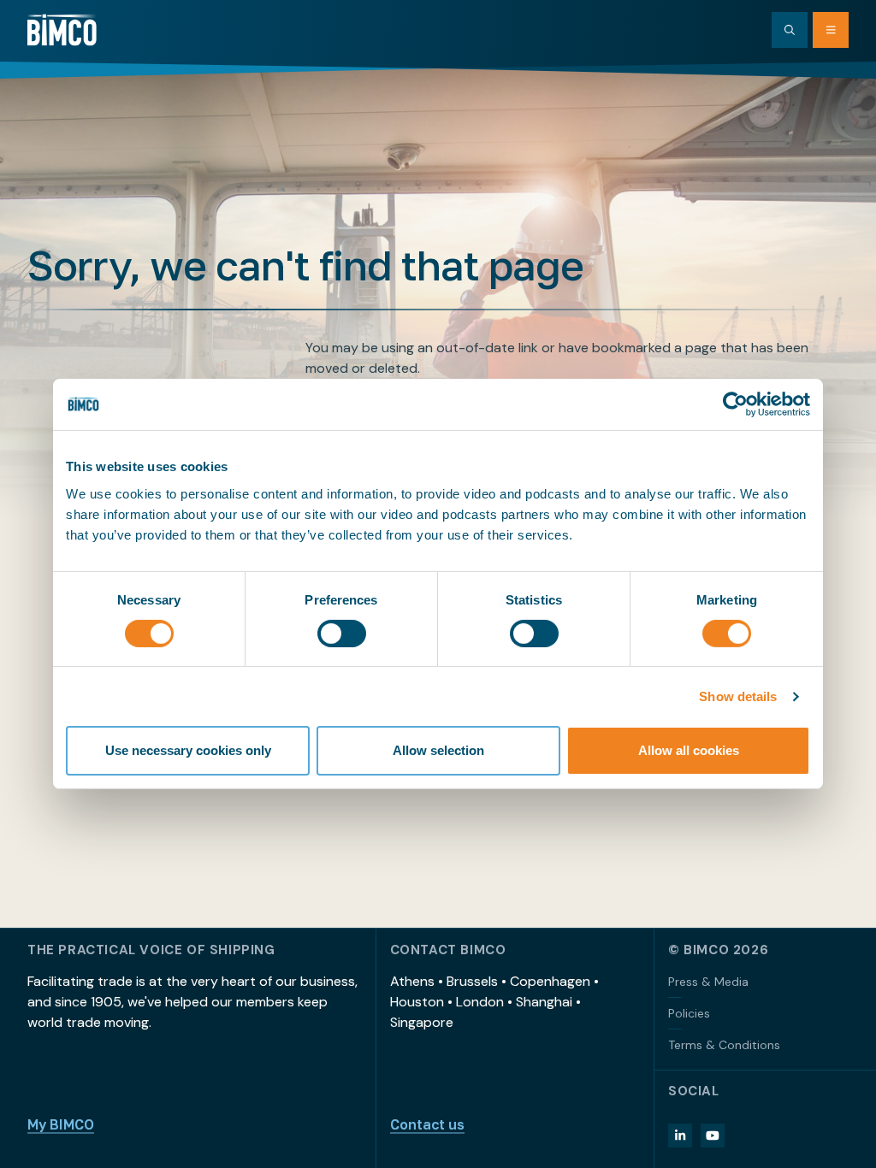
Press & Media (708, 981)
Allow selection (438, 750)
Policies (689, 1013)
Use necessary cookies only (188, 750)
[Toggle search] (790, 30)
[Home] (62, 30)
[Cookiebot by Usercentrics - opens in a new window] (735, 404)
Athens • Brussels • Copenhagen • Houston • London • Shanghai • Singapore (494, 1001)
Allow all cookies (688, 750)
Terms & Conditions (724, 1045)
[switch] (341, 633)
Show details (738, 696)
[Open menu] (831, 30)
